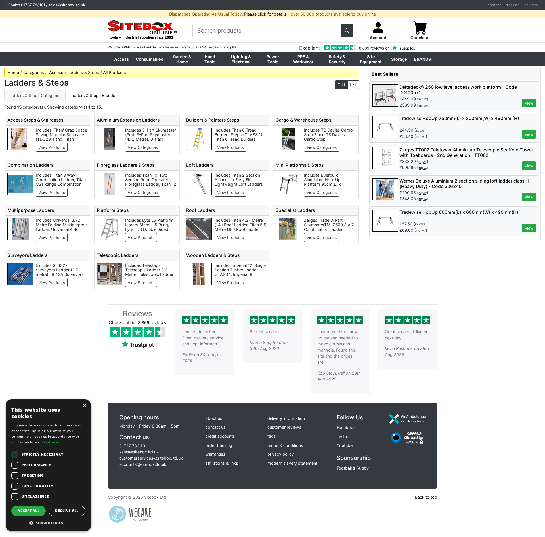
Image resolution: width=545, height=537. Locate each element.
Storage (399, 59)
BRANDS (422, 59)
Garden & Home (182, 59)
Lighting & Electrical (241, 59)
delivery (531, 5)
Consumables (149, 59)
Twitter (343, 436)
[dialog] (48, 465)
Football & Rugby (353, 468)
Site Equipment (371, 59)
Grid (341, 84)
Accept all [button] (28, 510)
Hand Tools (209, 59)
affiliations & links (222, 463)
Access (121, 59)
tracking (513, 5)
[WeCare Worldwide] (130, 513)
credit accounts (220, 436)
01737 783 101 (133, 445)
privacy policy (280, 454)
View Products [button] (51, 147)
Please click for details (265, 14)
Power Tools (273, 59)
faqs (271, 436)
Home (13, 72)
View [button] (529, 103)
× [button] (84, 405)
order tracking (219, 445)
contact (494, 5)
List (353, 84)
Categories (33, 72)
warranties (215, 454)
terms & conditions (285, 445)
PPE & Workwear (303, 59)
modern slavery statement (292, 463)
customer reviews (284, 427)
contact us (216, 427)
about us (214, 418)
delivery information (286, 418)
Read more (51, 442)
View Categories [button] (143, 147)
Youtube (345, 445)
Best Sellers (385, 74)
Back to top (426, 497)
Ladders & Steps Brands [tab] (92, 95)
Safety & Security (337, 59)
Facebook (346, 427)
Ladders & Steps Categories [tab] (35, 95)
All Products (114, 72)
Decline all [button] (66, 510)
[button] (48, 523)
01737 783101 (33, 5)
